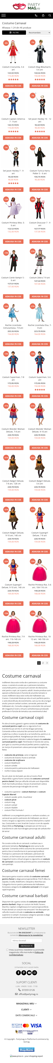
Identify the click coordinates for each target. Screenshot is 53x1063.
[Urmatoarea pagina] (47, 663)
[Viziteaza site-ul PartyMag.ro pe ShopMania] (26, 1049)
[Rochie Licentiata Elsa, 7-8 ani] (40, 312)
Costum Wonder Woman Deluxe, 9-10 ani (39, 430)
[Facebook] (18, 972)
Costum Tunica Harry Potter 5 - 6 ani (40, 172)
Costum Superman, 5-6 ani (40, 378)
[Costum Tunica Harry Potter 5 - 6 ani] (40, 156)
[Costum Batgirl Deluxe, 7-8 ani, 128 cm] (13, 466)
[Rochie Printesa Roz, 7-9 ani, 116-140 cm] (13, 622)
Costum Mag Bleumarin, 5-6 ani (39, 68)
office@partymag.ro (28, 994)
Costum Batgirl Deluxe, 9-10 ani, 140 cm (13, 534)
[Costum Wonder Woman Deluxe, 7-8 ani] (13, 414)
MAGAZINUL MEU (25, 1003)
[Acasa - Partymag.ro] (26, 6)
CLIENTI (25, 1009)
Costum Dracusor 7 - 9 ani (39, 224)
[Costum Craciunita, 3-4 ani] (13, 52)
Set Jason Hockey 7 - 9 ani (13, 172)
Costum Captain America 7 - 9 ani (13, 120)
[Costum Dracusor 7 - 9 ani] (40, 208)
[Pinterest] (23, 972)
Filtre (15, 32)
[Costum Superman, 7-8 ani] (13, 362)
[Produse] (3, 16)
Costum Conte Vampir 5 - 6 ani (13, 279)
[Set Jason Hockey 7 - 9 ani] (13, 156)
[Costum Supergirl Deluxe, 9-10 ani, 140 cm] (13, 570)
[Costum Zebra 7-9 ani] (40, 261)
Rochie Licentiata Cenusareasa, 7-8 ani (13, 326)
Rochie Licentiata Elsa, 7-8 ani (39, 326)
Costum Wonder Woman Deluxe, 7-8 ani (13, 430)
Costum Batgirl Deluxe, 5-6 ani (40, 482)
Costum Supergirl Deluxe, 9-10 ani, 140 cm (13, 586)
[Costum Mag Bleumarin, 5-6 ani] (40, 51)
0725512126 (28, 990)
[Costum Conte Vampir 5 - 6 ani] (13, 261)
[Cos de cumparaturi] (43, 15)
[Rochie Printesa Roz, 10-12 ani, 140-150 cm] (40, 622)
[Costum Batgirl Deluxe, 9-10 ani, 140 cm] (13, 518)
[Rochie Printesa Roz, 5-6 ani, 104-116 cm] (40, 570)
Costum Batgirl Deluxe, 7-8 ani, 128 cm (13, 482)
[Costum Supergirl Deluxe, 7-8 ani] (40, 518)
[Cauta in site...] (50, 15)
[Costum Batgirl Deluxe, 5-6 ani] (40, 466)
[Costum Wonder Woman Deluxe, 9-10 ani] (40, 414)
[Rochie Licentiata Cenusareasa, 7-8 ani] (13, 312)
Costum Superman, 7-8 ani (13, 378)
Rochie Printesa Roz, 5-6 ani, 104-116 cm (39, 586)
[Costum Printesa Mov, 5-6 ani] (13, 208)
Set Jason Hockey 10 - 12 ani (39, 120)
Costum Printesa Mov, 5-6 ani (13, 224)
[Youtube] (29, 972)
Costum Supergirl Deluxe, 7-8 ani (40, 534)
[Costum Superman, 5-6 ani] (40, 362)
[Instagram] (34, 972)
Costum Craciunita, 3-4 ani (13, 68)
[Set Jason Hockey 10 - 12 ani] (40, 104)
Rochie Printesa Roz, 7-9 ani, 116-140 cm (13, 638)
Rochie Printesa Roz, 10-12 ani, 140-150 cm (39, 638)
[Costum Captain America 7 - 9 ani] (13, 104)
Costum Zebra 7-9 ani (40, 277)
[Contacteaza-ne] (36, 15)
